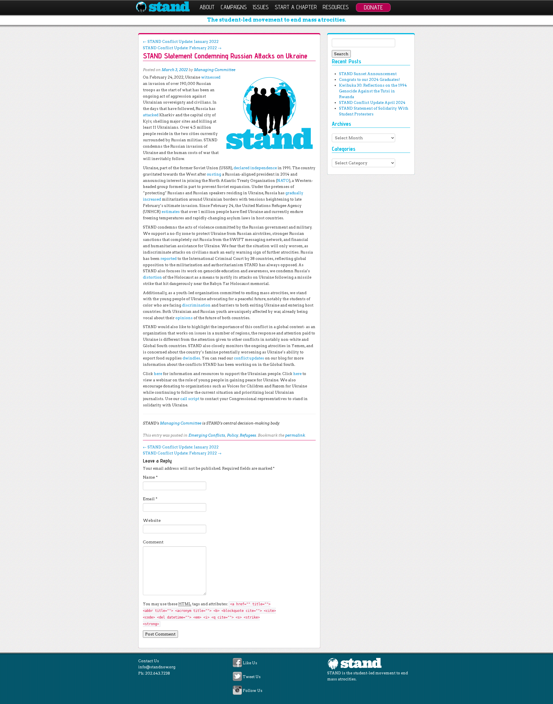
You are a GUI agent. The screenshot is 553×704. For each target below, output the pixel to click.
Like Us (250, 663)
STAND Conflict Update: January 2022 (181, 41)
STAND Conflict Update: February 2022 (182, 48)
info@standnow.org (156, 667)
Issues (261, 7)
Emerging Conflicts (206, 435)
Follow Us (252, 691)
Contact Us (148, 661)
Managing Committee (214, 70)
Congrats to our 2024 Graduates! (369, 79)
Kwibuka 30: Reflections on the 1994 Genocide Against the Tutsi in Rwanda (373, 91)
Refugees (248, 435)
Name (150, 477)
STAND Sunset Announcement (368, 74)
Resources (336, 7)
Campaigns (234, 7)
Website (152, 520)
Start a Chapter (296, 7)
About (207, 7)
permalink (295, 435)
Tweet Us (252, 677)
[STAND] (166, 7)
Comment (153, 542)
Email (150, 498)
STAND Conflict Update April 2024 (372, 102)
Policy (232, 435)
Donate (373, 7)
